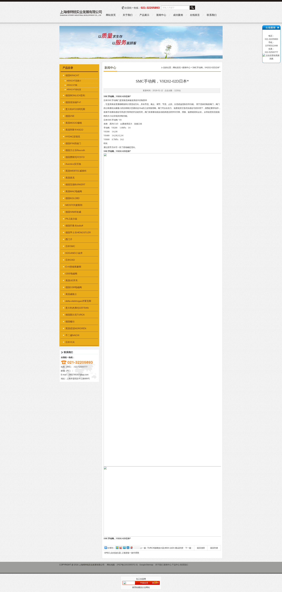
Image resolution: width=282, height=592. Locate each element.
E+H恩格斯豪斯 (73, 266)
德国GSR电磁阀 (73, 287)
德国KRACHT (72, 75)
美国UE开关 (71, 280)
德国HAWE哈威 (73, 212)
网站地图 (111, 565)
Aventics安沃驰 (73, 164)
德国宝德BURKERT (75, 184)
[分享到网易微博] (131, 548)
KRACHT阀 (72, 85)
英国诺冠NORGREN (75, 328)
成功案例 (178, 15)
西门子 (68, 239)
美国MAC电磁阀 (73, 191)
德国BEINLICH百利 (75, 95)
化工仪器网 (141, 579)
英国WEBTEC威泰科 (75, 170)
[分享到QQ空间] (117, 548)
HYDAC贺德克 (72, 136)
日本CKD (70, 260)
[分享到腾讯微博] (124, 548)
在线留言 (195, 15)
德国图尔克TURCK (75, 314)
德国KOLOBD (72, 198)
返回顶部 (201, 548)
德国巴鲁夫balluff (74, 225)
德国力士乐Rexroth (75, 150)
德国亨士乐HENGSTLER (78, 232)
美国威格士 (71, 294)
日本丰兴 (70, 342)
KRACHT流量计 (74, 81)
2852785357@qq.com (78, 375)
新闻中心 (161, 15)
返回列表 (214, 548)
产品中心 (176, 565)
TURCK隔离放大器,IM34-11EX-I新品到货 (165, 548)
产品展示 (144, 15)
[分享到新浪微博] (120, 548)
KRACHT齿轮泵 (74, 89)
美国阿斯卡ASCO (74, 129)
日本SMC (70, 246)
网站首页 (111, 15)
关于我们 (128, 15)
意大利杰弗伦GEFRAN (77, 308)
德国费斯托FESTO (75, 157)
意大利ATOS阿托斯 (75, 109)
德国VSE (69, 116)
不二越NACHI (72, 335)
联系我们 (212, 15)
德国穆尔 (70, 321)
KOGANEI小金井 (74, 253)
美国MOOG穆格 (73, 123)
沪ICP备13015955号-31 (127, 565)
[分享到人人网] (128, 548)
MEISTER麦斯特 (73, 205)
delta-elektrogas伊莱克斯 (78, 301)
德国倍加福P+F (73, 102)
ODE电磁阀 (71, 273)
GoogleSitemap (146, 565)
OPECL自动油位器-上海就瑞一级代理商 (121, 553)
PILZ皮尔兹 (71, 218)
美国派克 (70, 177)
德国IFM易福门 (73, 143)
